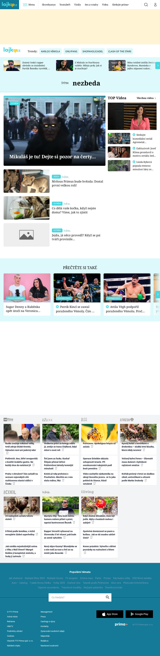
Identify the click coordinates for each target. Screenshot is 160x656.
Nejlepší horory (55, 578)
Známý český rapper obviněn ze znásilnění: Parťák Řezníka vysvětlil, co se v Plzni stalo (36, 67)
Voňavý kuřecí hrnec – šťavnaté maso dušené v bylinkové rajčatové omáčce (137, 461)
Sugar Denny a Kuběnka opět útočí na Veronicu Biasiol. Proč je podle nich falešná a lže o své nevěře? (24, 309)
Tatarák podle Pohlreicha (96, 582)
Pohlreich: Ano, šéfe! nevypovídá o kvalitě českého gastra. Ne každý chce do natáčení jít (21, 461)
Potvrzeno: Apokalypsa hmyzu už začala (99, 445)
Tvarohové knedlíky (71, 587)
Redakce (44, 641)
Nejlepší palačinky (93, 587)
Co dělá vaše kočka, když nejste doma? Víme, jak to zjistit (74, 210)
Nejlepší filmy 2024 (35, 578)
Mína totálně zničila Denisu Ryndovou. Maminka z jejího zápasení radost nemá (141, 67)
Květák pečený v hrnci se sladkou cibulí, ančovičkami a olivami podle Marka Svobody (138, 477)
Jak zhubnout (15, 578)
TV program (71, 578)
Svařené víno (73, 582)
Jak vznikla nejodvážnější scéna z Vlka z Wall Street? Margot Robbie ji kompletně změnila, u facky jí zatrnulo (21, 551)
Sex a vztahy (91, 4)
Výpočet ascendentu (48, 587)
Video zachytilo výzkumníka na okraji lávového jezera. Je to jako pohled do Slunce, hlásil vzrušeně (99, 479)
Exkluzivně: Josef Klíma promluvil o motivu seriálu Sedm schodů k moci (144, 154)
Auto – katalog (19, 582)
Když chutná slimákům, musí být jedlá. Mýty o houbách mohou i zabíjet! (99, 519)
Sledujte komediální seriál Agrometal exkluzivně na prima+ (142, 142)
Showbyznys (48, 4)
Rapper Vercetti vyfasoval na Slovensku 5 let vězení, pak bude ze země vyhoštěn (60, 534)
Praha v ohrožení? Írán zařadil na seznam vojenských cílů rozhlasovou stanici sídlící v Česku (21, 479)
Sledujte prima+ (120, 4)
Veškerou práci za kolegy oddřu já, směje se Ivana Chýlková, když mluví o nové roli (60, 446)
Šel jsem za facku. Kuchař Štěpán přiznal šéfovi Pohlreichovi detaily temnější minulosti (58, 463)
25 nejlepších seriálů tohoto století (19, 517)
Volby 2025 (59, 582)
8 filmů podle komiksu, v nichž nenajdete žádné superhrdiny (20, 533)
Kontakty (44, 626)
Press (43, 616)
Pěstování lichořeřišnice (135, 582)
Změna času (86, 578)
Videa (105, 4)
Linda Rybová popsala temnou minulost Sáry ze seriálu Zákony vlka (144, 167)
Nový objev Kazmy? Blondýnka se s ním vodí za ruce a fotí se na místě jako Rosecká (60, 549)
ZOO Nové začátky (142, 578)
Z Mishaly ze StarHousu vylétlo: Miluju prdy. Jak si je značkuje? (88, 65)
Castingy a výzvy (48, 621)
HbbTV (10, 626)
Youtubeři (65, 4)
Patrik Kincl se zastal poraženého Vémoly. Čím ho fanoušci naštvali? (75, 309)
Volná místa (12, 616)
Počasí (107, 578)
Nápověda (45, 636)
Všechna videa (145, 98)
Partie (98, 578)
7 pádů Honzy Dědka (40, 582)
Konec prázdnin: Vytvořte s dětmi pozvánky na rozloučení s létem (99, 548)
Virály (77, 4)
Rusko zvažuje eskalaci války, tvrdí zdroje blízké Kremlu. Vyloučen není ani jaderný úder (20, 446)
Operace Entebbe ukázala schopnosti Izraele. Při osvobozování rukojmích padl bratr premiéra (97, 463)
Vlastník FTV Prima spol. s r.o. (20, 641)
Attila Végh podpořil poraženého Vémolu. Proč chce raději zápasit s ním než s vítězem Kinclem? (124, 309)
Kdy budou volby (121, 578)
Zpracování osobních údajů (52, 631)
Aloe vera (116, 582)
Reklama (11, 621)
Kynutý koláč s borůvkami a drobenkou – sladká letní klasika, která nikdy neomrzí (138, 446)
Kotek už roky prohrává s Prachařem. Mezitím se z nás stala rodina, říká (58, 477)
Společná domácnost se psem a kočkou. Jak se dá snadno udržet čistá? (99, 534)
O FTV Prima (12, 612)
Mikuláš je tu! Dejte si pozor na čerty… (52, 156)
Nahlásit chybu (13, 645)
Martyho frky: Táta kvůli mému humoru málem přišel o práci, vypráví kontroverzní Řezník (59, 519)
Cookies (10, 636)
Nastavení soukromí (49, 645)
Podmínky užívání (14, 631)
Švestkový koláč (113, 587)
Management (46, 612)
